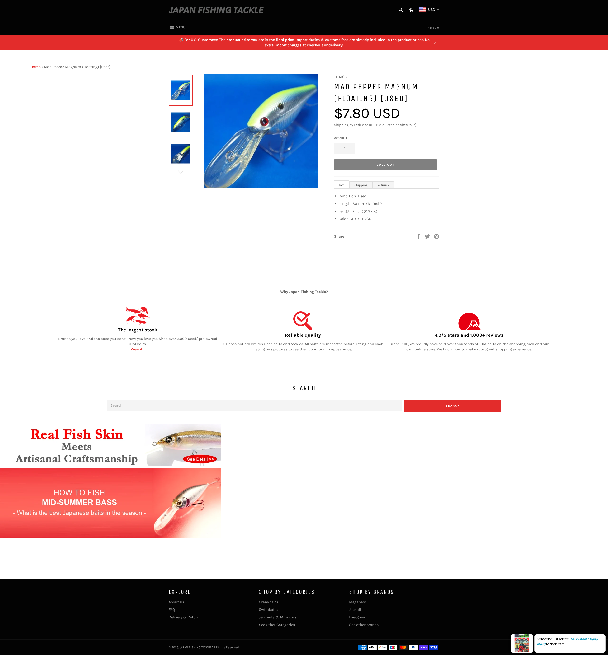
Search (453, 405)
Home (35, 67)
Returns (383, 185)
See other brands (364, 624)
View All (138, 349)
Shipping (360, 185)
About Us (176, 602)
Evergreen (357, 617)
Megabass (358, 602)
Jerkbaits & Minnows (277, 617)
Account (433, 27)
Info (341, 185)
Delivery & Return (184, 617)
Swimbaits (268, 609)
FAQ (172, 609)
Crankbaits (268, 602)
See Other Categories (277, 624)
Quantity (340, 137)
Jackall (355, 609)
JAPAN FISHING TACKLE (195, 647)
